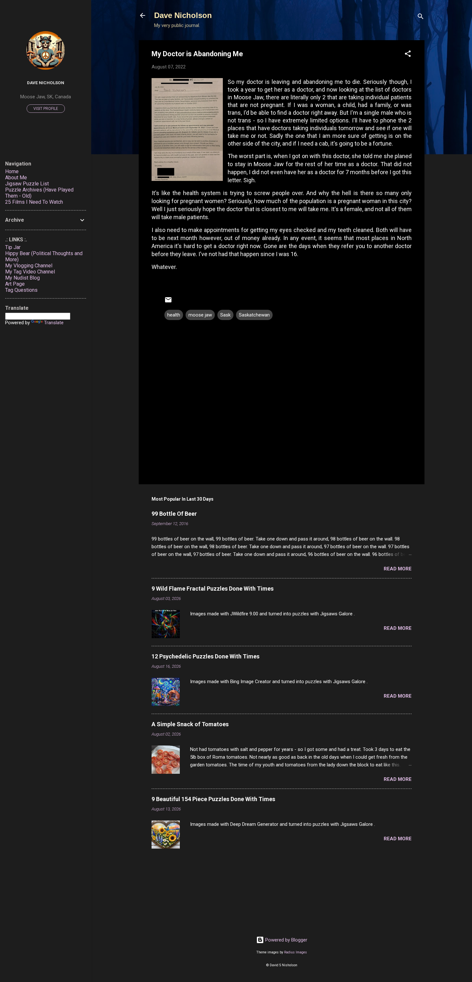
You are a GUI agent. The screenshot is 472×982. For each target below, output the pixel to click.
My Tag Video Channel (30, 272)
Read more (398, 569)
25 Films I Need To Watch (34, 202)
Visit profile (45, 108)
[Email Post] (168, 302)
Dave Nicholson (183, 15)
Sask (225, 315)
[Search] (420, 17)
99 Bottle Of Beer (174, 513)
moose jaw (200, 315)
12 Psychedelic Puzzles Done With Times (205, 656)
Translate (54, 323)
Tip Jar (13, 247)
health (173, 315)
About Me (16, 177)
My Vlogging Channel (28, 266)
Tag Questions (21, 290)
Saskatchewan (254, 315)
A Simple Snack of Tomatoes (190, 724)
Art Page (15, 284)
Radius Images (295, 952)
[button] (408, 55)
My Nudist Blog (22, 278)
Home (12, 171)
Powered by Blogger (285, 940)
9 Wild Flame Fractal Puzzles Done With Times (213, 588)
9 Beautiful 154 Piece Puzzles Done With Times (213, 799)
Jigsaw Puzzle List (27, 184)
